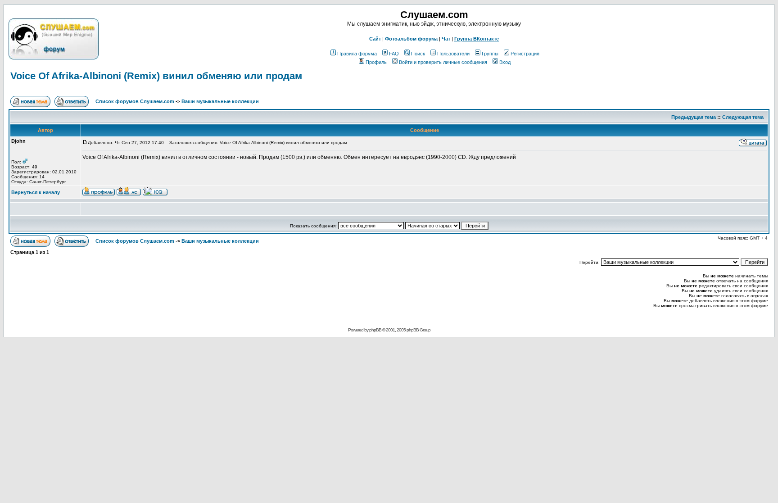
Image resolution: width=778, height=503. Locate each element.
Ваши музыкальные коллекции (220, 101)
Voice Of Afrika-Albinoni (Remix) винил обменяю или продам (156, 76)
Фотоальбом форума (411, 38)
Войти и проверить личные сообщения (443, 62)
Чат (446, 38)
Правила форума (357, 53)
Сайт (375, 38)
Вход (505, 62)
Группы (490, 53)
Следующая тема (743, 117)
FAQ (394, 53)
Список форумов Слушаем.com (134, 101)
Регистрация (525, 53)
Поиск (418, 53)
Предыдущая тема (693, 117)
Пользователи (453, 53)
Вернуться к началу (35, 192)
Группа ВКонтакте (476, 38)
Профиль (376, 62)
